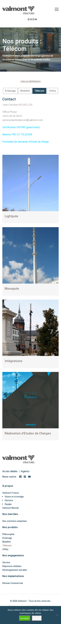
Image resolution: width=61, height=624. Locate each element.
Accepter (24, 618)
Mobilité (25, 90)
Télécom (39, 90)
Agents (25, 471)
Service (6, 562)
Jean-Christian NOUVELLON (17, 104)
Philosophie (8, 534)
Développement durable (14, 570)
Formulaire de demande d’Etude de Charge (25, 141)
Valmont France (10, 493)
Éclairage (10, 90)
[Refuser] (57, 615)
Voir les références (30, 81)
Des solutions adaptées (14, 521)
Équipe (8, 504)
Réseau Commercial (12, 583)
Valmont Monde (10, 508)
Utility (52, 90)
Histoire (9, 500)
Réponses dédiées (11, 566)
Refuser (37, 618)
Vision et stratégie (14, 496)
